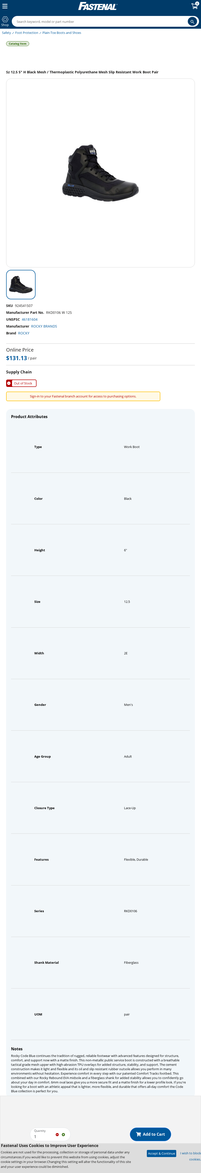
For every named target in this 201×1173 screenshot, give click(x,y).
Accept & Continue (161, 1153)
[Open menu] (4, 6)
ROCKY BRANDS (44, 326)
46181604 (30, 319)
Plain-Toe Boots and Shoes (61, 32)
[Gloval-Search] (192, 21)
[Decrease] (57, 1134)
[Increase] (63, 1134)
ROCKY (23, 333)
